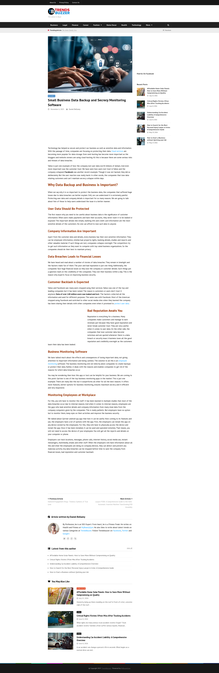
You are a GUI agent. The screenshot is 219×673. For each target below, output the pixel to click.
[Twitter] (64, 538)
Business (54, 25)
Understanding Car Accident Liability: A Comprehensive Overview (74, 564)
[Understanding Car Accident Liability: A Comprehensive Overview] (60, 641)
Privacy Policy (64, 2)
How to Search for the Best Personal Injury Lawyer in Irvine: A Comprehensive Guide (82, 568)
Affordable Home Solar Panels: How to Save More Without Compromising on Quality (82, 555)
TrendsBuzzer (86, 530)
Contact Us (75, 2)
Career (86, 25)
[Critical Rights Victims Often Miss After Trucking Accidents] (60, 619)
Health (124, 25)
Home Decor (112, 25)
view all (129, 548)
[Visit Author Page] (53, 528)
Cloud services (117, 151)
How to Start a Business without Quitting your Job (69, 572)
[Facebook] (68, 538)
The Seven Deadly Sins (69, 30)
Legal (65, 25)
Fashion (96, 25)
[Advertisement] (138, 13)
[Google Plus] (71, 538)
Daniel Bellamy (74, 109)
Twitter (125, 530)
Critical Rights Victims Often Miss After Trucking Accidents (72, 559)
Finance (75, 25)
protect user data (121, 303)
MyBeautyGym (87, 527)
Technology (136, 25)
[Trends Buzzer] (59, 13)
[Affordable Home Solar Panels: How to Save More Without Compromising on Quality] (60, 595)
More (148, 25)
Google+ (66, 533)
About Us (53, 2)
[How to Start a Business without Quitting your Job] (141, 141)
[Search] (168, 25)
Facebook (117, 530)
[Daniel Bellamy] (75, 538)
